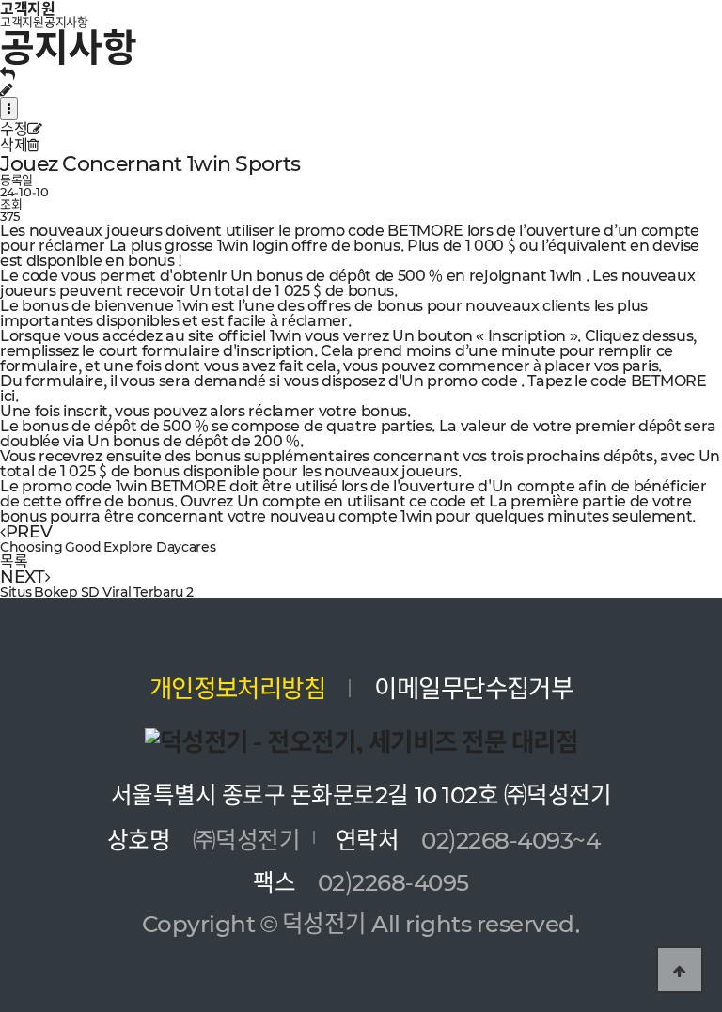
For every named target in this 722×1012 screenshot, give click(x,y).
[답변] (7, 72)
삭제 (13, 143)
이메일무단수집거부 (473, 687)
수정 (13, 128)
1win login (253, 244)
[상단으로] (679, 969)
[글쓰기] (6, 88)
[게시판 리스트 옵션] (9, 108)
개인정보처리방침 (237, 687)
